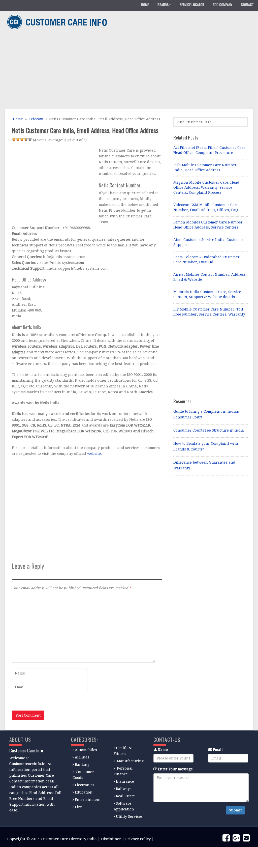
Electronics (84, 785)
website (94, 453)
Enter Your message (175, 769)
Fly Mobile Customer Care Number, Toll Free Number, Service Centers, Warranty (209, 311)
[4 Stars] (26, 139)
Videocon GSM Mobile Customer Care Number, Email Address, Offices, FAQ (205, 207)
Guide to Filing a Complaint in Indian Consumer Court (206, 414)
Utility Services (129, 816)
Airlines (82, 757)
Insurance (125, 781)
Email (218, 750)
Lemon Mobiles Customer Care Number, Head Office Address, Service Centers (208, 224)
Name (163, 750)
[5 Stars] (30, 139)
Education (83, 792)
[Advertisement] (127, 70)
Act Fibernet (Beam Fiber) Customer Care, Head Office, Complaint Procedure (209, 150)
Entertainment (88, 800)
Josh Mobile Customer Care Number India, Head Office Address (205, 167)
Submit (235, 810)
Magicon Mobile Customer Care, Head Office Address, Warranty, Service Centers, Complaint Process (206, 187)
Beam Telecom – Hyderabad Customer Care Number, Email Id (206, 259)
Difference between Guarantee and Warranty (204, 465)
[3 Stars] (22, 139)
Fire (78, 807)
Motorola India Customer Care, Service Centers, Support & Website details (207, 294)
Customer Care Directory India (69, 839)
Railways (124, 789)
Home (17, 119)
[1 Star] (14, 139)
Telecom (36, 119)
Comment (20, 599)
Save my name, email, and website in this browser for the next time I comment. (86, 700)
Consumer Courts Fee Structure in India (208, 430)
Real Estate (125, 796)
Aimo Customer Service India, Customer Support (208, 242)
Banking (82, 765)
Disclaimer (111, 839)
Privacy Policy (138, 839)
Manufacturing (130, 761)
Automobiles (86, 750)
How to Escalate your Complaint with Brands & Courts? (205, 446)
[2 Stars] (18, 139)
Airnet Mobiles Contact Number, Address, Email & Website (210, 276)
